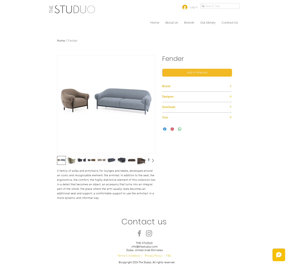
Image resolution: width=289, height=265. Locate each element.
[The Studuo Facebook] (139, 233)
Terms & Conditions (129, 256)
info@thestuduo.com (144, 246)
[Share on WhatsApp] (179, 129)
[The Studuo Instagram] (149, 233)
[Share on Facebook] (164, 129)
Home (61, 41)
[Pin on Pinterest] (172, 129)
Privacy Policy (153, 256)
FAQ (168, 256)
